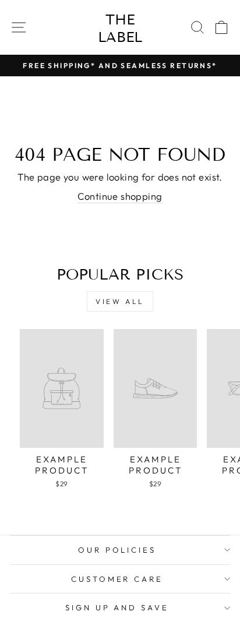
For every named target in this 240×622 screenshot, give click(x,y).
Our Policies (117, 549)
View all (120, 301)
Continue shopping (119, 196)
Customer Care (117, 579)
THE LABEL (120, 28)
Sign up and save (117, 607)
